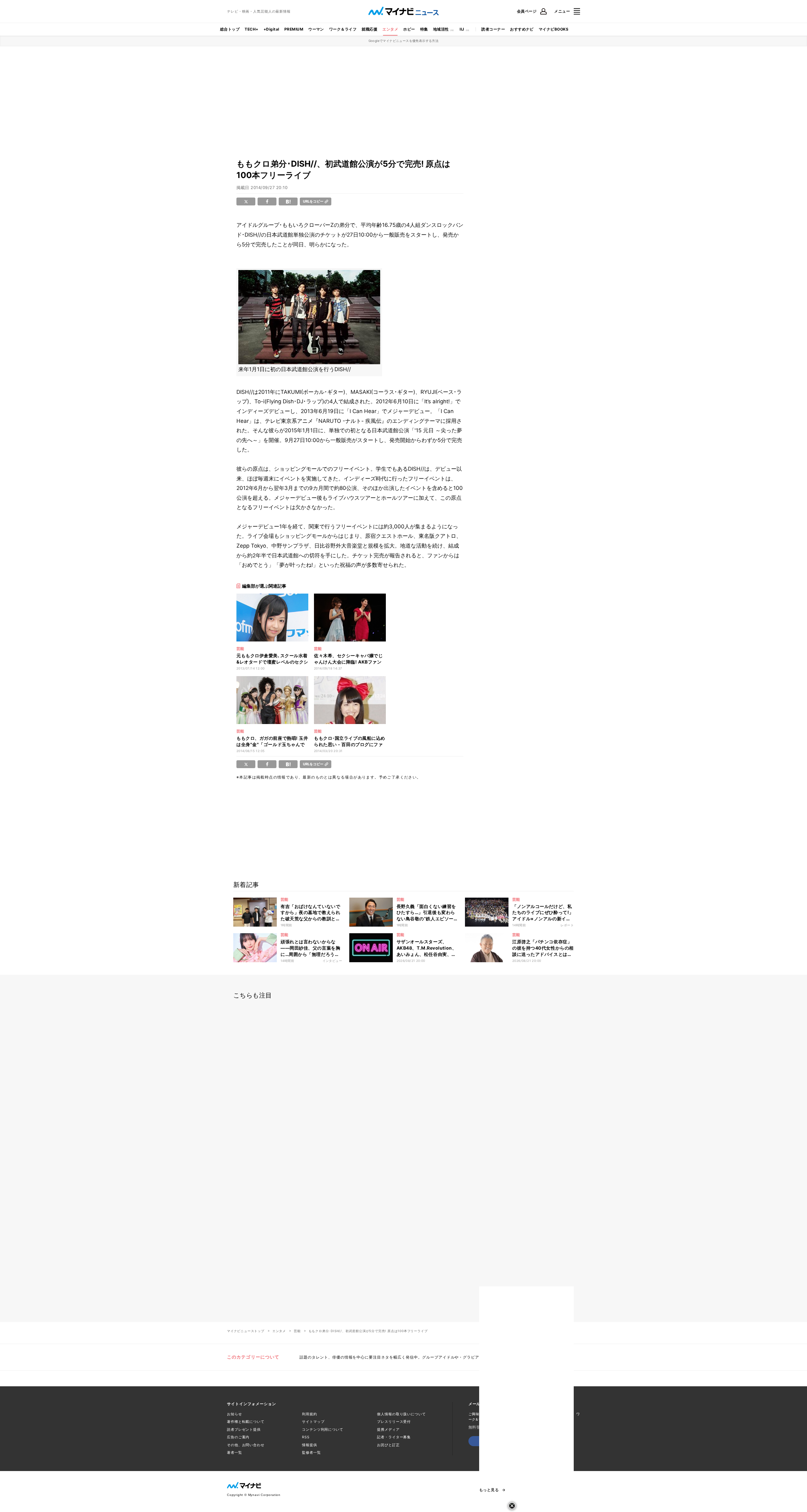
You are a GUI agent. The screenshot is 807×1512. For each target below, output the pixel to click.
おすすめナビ (522, 29)
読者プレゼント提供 (244, 1429)
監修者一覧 (311, 1452)
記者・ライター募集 (394, 1437)
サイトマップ (313, 1421)
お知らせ (234, 1414)
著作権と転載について (245, 1421)
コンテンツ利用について (322, 1429)
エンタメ (390, 29)
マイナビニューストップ (245, 1331)
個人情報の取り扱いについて (401, 1414)
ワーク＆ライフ (343, 29)
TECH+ (251, 29)
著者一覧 (234, 1452)
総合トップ (230, 29)
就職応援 (369, 29)
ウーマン (316, 29)
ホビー (409, 29)
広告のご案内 (238, 1437)
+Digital (271, 29)
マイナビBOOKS (553, 29)
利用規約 (309, 1414)
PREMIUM (293, 29)
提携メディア (388, 1429)
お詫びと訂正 (388, 1445)
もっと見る (489, 1490)
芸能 (297, 1331)
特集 (424, 29)
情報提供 (309, 1445)
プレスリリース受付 (394, 1421)
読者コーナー (493, 29)
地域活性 (441, 29)
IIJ (462, 29)
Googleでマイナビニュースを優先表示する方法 (404, 41)
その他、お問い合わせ (245, 1445)
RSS (306, 1437)
